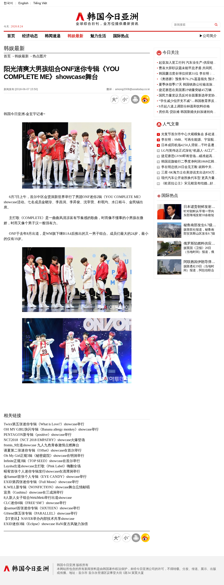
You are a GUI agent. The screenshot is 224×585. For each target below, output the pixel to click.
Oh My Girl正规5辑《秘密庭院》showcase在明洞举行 (44, 455)
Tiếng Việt (40, 3)
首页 (11, 36)
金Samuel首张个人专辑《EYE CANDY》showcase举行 (45, 476)
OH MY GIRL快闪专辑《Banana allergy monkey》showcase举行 (51, 429)
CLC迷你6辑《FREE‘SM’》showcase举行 (35, 503)
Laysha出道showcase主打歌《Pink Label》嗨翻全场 (42, 466)
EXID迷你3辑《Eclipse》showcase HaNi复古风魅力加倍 (46, 524)
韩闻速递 (53, 36)
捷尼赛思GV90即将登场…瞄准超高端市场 (191, 156)
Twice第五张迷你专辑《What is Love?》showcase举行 (44, 424)
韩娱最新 (75, 36)
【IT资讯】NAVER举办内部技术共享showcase (39, 518)
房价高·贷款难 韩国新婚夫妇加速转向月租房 (190, 112)
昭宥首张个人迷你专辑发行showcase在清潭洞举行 (42, 471)
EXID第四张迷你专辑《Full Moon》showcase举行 (41, 482)
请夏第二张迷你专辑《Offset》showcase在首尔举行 (43, 450)
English (23, 3)
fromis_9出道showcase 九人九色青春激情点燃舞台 (41, 445)
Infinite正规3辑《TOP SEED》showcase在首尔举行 (42, 461)
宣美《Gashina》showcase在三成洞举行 (33, 492)
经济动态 (30, 36)
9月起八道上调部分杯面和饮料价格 (183, 106)
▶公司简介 (208, 36)
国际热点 (121, 36)
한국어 (8, 3)
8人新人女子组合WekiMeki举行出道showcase (38, 497)
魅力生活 (98, 36)
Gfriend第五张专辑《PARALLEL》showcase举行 (40, 513)
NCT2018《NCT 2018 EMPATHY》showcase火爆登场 (44, 440)
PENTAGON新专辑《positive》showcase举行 (38, 434)
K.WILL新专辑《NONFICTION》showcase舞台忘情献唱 (47, 487)
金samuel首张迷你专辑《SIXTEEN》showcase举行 (42, 508)
